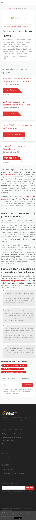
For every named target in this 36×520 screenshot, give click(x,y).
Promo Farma (7, 174)
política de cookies (16, 516)
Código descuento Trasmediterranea (14, 434)
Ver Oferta (13, 135)
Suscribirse (28, 385)
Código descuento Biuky (14, 369)
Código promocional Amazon (11, 437)
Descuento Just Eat (8, 440)
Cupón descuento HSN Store (15, 365)
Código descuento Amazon (15, 372)
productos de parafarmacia (13, 281)
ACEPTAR (18, 518)
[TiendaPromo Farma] (18, 18)
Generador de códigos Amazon (14, 473)
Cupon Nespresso (7, 444)
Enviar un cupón (9, 469)
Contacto (7, 458)
